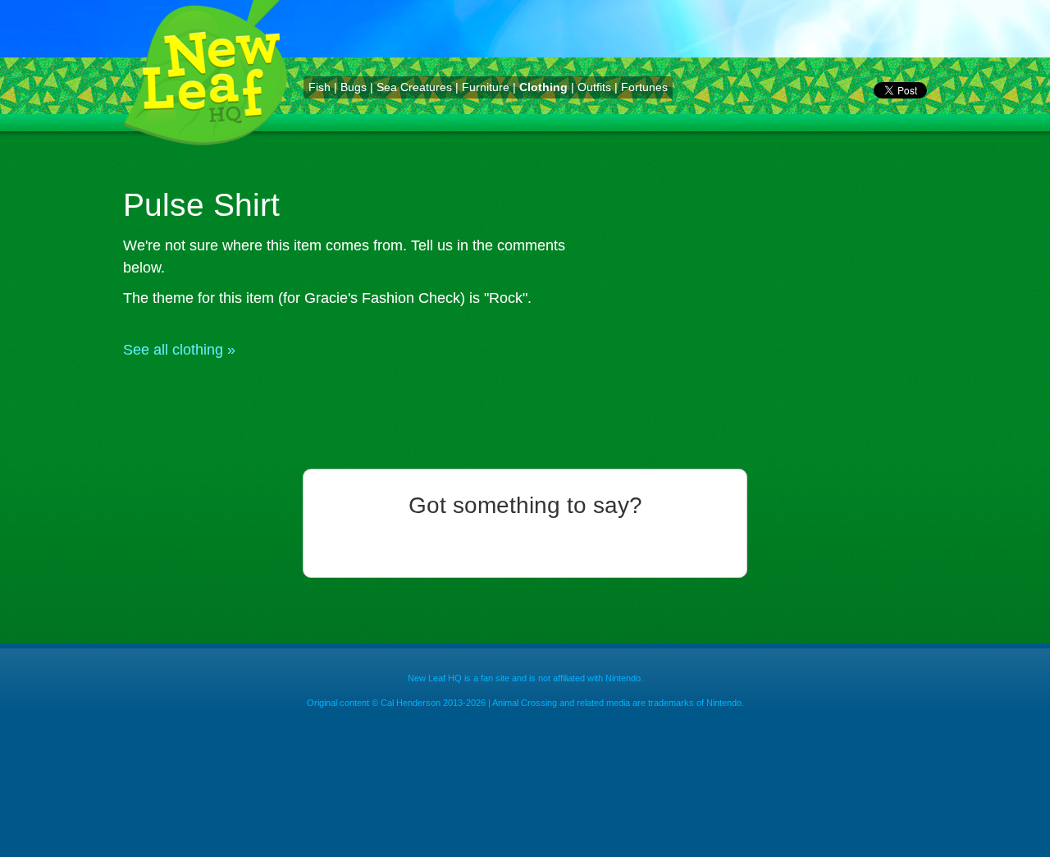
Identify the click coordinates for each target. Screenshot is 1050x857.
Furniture (485, 87)
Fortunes (644, 87)
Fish (319, 87)
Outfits (594, 87)
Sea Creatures (414, 87)
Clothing (543, 87)
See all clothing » (179, 349)
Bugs (353, 87)
